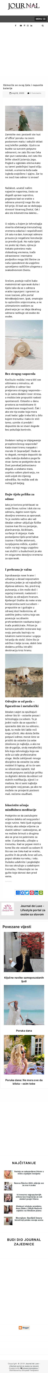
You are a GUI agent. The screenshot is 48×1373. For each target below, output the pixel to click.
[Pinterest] (31, 893)
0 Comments (35, 93)
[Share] (17, 893)
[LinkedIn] (35, 893)
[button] (41, 19)
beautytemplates (31, 1368)
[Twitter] (26, 893)
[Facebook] (21, 893)
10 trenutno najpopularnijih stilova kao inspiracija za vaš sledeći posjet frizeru (29, 1196)
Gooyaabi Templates (30, 1370)
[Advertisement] (24, 53)
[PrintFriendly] (40, 893)
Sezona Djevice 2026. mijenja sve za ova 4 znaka (29, 1184)
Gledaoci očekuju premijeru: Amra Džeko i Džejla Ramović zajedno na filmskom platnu (29, 1208)
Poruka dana (24, 1030)
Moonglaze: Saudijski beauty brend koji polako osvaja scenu (29, 1219)
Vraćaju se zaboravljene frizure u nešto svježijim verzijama (29, 1172)
